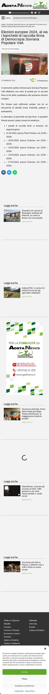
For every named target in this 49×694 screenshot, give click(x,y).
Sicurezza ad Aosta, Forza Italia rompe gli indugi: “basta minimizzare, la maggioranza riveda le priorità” (33, 414)
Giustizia (7, 637)
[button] (45, 648)
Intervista (33, 624)
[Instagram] (39, 12)
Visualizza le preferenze (24, 686)
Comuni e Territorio (11, 630)
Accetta (24, 672)
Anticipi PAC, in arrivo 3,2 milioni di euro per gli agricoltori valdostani (33, 290)
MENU (8, 18)
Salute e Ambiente (11, 640)
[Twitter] (35, 12)
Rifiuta (24, 679)
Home (3, 24)
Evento (32, 627)
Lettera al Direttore (36, 630)
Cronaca (7, 627)
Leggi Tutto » (27, 221)
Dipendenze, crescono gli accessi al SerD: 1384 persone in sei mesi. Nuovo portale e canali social (33, 491)
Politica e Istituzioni (10, 49)
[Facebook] (31, 12)
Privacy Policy (30, 691)
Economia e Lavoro (12, 633)
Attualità (7, 624)
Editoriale (33, 620)
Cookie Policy (19, 691)
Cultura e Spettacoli (12, 643)
